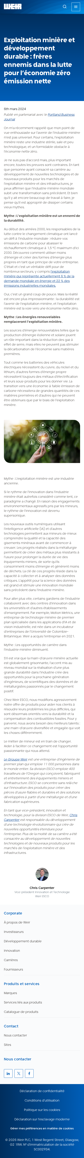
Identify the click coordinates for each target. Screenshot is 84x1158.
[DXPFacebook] (29, 1073)
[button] (64, 6)
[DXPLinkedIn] (8, 1073)
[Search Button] (65, 7)
